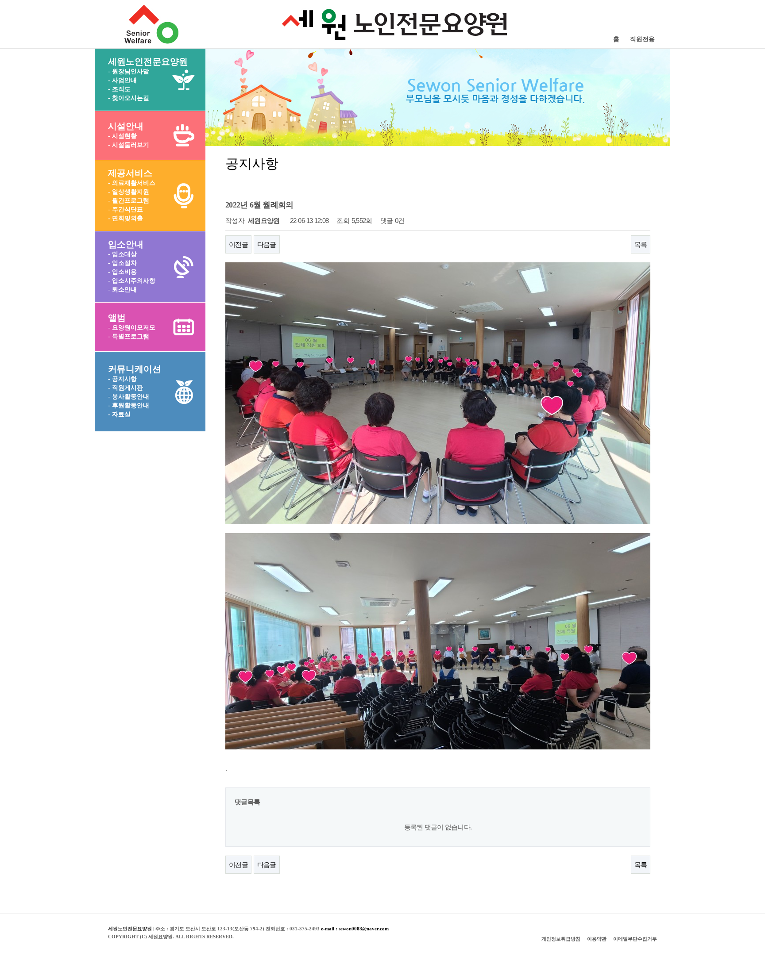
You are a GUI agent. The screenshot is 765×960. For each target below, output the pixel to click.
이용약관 (597, 938)
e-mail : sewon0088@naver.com (355, 928)
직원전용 (642, 39)
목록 (640, 244)
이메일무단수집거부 (635, 938)
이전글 (238, 244)
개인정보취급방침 (560, 938)
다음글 (266, 244)
